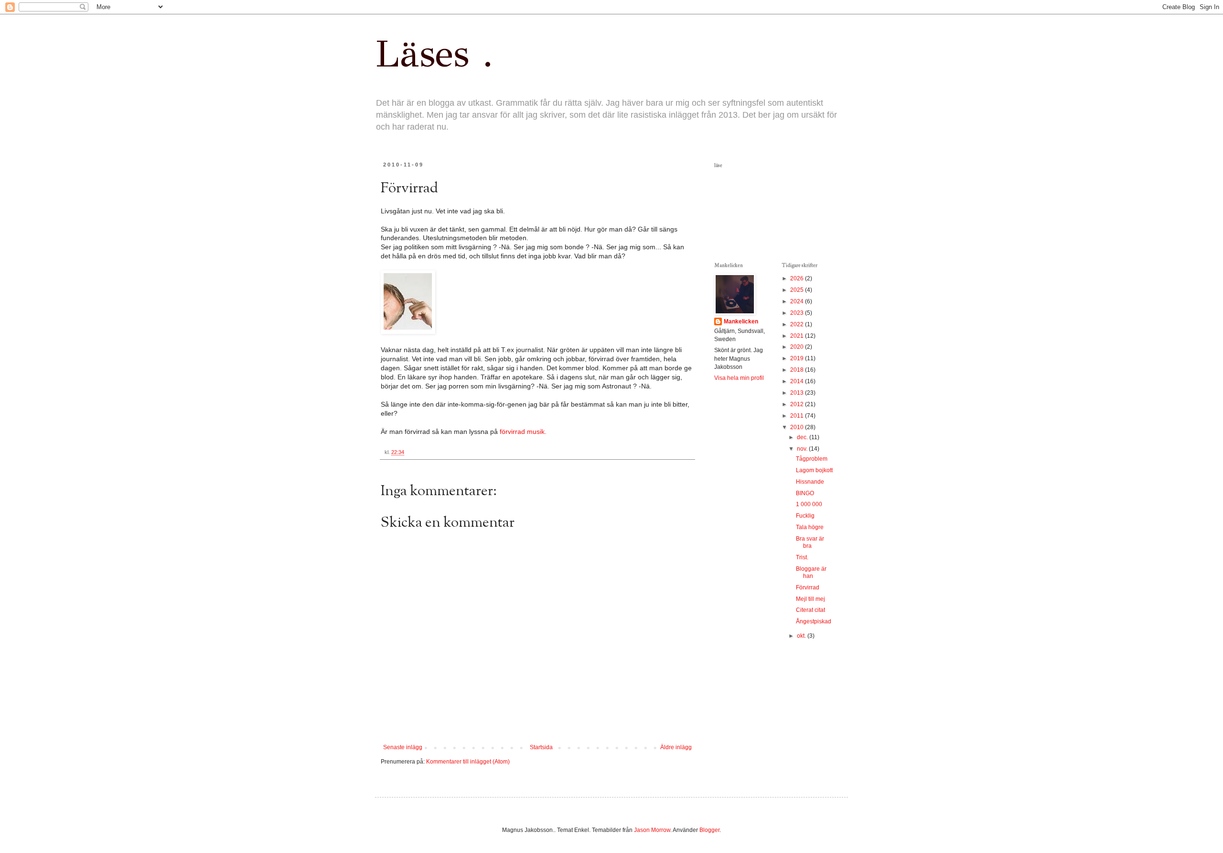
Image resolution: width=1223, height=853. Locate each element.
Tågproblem (811, 458)
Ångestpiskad (813, 621)
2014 (797, 381)
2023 (797, 313)
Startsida (541, 747)
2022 (797, 324)
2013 (797, 392)
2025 (797, 290)
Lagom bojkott (814, 470)
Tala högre (810, 527)
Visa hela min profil (739, 378)
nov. (803, 448)
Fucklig (805, 515)
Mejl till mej (810, 599)
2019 (797, 358)
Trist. (802, 557)
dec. (803, 437)
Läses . (434, 53)
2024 (797, 301)
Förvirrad (807, 587)
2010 (797, 427)
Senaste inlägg (402, 747)
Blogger (709, 830)
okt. (802, 635)
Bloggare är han (811, 572)
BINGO (805, 493)
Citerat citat (810, 610)
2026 (797, 278)
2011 (797, 415)
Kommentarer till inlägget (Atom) (468, 761)
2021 (797, 335)
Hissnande (810, 481)
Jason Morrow (652, 830)
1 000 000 (809, 504)
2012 (797, 404)
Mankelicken (741, 321)
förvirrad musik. (522, 431)
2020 (797, 346)
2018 (797, 369)
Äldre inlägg (676, 747)
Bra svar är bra (810, 542)
